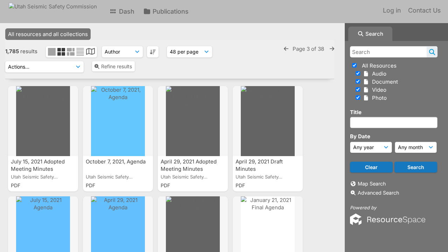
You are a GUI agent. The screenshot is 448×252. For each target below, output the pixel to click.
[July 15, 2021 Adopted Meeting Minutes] (43, 121)
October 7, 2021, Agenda (116, 161)
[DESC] (153, 51)
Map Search (372, 184)
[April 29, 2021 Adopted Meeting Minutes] (193, 121)
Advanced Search (378, 193)
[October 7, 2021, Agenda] (118, 121)
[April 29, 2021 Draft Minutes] (268, 121)
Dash (125, 11)
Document (383, 81)
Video (377, 89)
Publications (170, 11)
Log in (392, 10)
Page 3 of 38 (309, 49)
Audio (377, 73)
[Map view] (90, 52)
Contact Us (424, 10)
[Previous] (286, 49)
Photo (378, 97)
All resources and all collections (48, 34)
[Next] (332, 49)
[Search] (432, 51)
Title (356, 112)
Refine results (116, 66)
